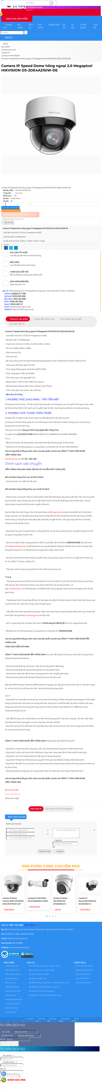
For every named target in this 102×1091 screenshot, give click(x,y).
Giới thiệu (20, 26)
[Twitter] (11, 248)
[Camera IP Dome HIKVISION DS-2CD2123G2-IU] (89, 884)
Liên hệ (95, 26)
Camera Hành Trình (12, 970)
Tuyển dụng (83, 26)
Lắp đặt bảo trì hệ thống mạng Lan (41, 991)
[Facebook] (6, 248)
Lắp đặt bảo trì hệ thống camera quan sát (43, 987)
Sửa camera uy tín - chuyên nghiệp (41, 970)
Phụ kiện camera (11, 978)
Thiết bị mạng (10, 995)
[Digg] (16, 248)
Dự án (64, 26)
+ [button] (31, 204)
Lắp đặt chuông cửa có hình (38, 974)
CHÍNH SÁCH (80, 962)
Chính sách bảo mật (82, 974)
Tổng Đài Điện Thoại (12, 991)
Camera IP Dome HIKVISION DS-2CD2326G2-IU (60, 901)
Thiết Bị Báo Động (12, 987)
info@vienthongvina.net (18, 546)
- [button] (3, 204)
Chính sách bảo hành (83, 982)
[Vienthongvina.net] (13, 8)
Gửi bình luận (45, 851)
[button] (2, 14)
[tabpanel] (51, 429)
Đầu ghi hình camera (13, 974)
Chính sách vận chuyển (84, 966)
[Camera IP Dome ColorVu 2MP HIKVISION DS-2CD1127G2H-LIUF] (13, 884)
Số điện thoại (8, 1035)
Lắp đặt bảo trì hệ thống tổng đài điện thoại (44, 995)
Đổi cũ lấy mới (10, 982)
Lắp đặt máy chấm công (37, 978)
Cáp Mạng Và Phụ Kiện (13, 999)
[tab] (18, 319)
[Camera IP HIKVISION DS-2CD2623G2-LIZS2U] (38, 884)
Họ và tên (7, 1031)
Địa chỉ (3, 1039)
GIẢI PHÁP (40, 26)
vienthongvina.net (13, 458)
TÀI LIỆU (73, 26)
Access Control (10, 1012)
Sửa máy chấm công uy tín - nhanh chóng (44, 966)
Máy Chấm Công (11, 1008)
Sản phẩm (9, 962)
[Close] (0, 1086)
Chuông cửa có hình (12, 1003)
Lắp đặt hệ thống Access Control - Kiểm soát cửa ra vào (48, 982)
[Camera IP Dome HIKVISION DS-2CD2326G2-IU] (64, 884)
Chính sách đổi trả (12, 794)
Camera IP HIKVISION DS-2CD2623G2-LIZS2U (38, 899)
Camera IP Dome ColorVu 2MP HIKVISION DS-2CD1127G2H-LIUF (13, 901)
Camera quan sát (11, 966)
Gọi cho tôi (8, 222)
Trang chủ (7, 26)
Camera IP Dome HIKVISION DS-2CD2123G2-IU (88, 901)
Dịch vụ (31, 26)
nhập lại (59, 851)
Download (54, 24)
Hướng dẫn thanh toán (84, 970)
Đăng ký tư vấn (10, 1043)
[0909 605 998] (3, 1079)
